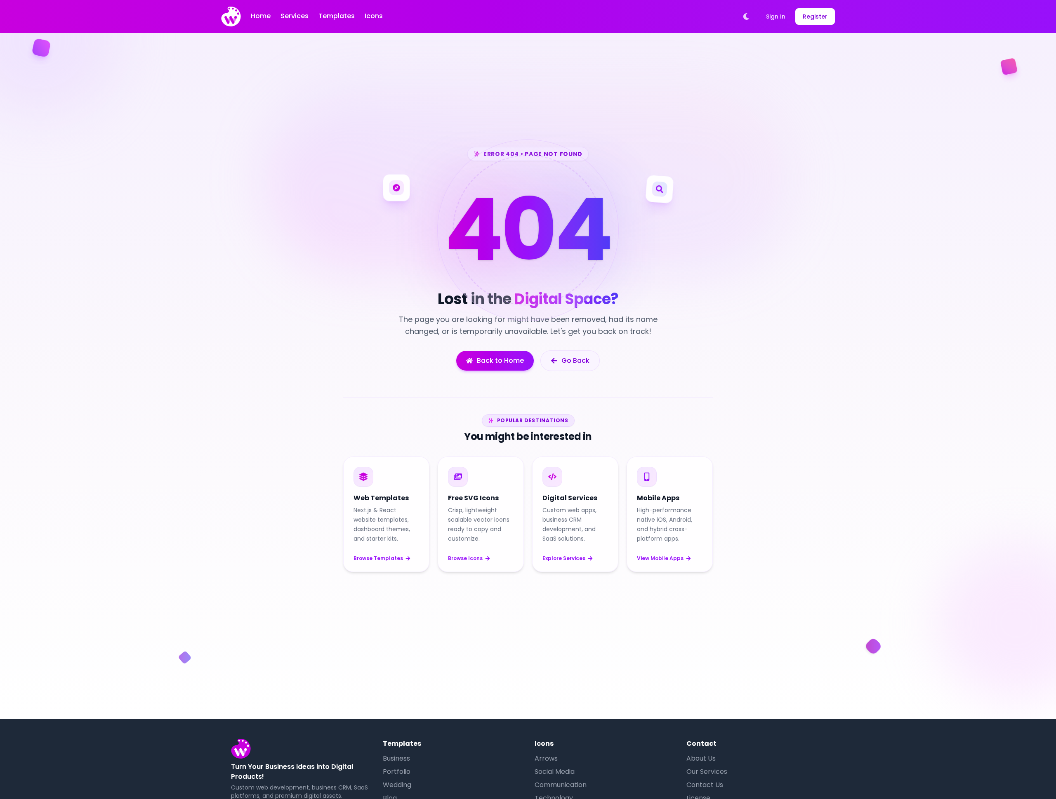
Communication (561, 785)
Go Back (575, 360)
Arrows (546, 758)
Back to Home (500, 360)
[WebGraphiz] (231, 16)
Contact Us (704, 785)
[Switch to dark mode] (746, 16)
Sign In (775, 16)
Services (294, 16)
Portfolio (396, 771)
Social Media (555, 771)
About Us (701, 758)
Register (815, 16)
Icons (374, 16)
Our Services (706, 771)
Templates (336, 16)
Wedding (397, 785)
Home (261, 16)
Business (396, 758)
